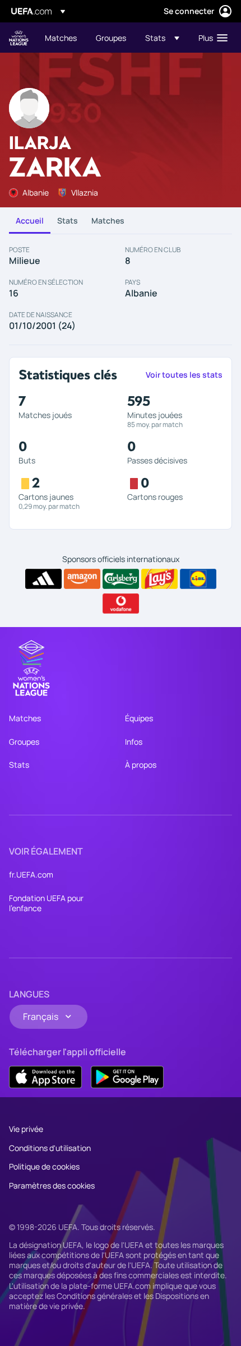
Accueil (30, 220)
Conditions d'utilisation (50, 1148)
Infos (133, 741)
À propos (140, 764)
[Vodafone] (121, 603)
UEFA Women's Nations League (19, 37)
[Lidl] (198, 579)
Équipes (139, 718)
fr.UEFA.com (31, 874)
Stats (67, 220)
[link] (61, 37)
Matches (107, 220)
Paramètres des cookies (52, 1185)
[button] (162, 37)
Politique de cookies (44, 1166)
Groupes (24, 741)
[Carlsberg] (121, 579)
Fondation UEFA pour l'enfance (46, 903)
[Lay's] (159, 579)
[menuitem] (61, 37)
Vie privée (26, 1129)
